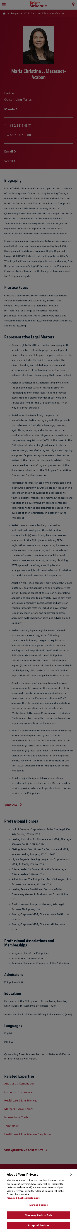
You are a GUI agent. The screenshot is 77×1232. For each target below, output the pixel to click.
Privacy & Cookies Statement (23, 1197)
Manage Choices (38, 1204)
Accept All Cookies (38, 1225)
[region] (38, 1200)
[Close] (71, 1175)
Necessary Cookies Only (38, 1215)
